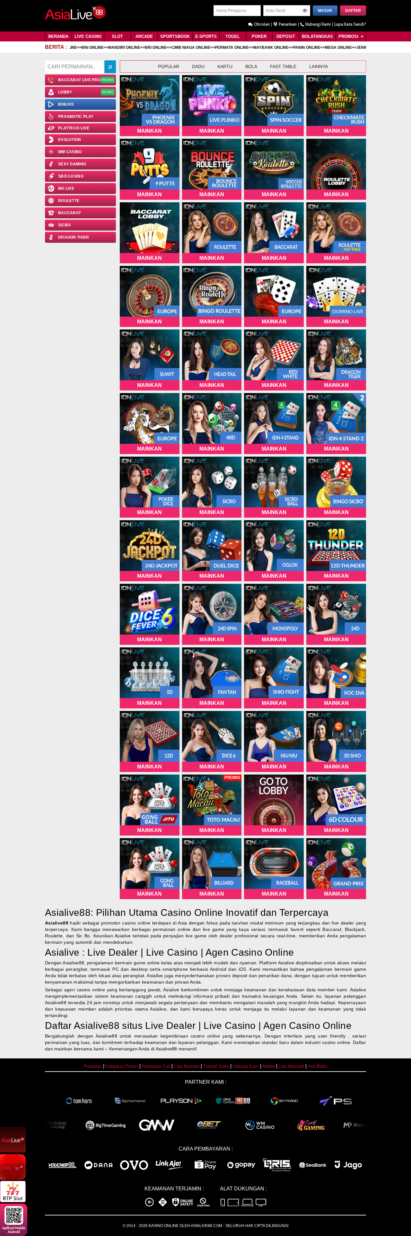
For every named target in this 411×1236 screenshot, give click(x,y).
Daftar (353, 10)
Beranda (58, 36)
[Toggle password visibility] (305, 10)
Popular (168, 66)
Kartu (224, 66)
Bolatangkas (317, 36)
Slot (117, 36)
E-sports (206, 36)
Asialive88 (56, 922)
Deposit (285, 36)
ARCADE (144, 36)
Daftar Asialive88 (82, 1025)
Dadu (198, 66)
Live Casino (87, 36)
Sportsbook (175, 36)
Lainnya (318, 66)
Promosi (349, 36)
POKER (259, 36)
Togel (232, 36)
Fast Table (283, 66)
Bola (251, 66)
